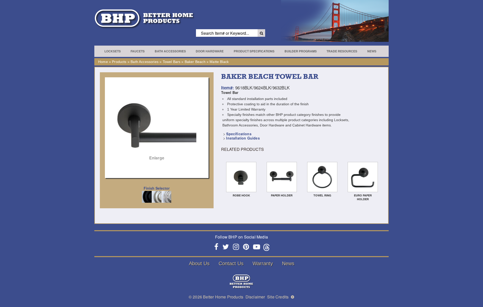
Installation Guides (243, 138)
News (371, 51)
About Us (199, 263)
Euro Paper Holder (363, 197)
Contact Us (231, 263)
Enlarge (156, 158)
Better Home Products (223, 297)
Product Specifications (254, 51)
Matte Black (219, 62)
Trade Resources (342, 51)
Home (103, 62)
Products (119, 62)
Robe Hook (241, 195)
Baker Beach (195, 62)
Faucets (138, 51)
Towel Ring (322, 195)
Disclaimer (255, 297)
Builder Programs (301, 51)
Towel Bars (172, 62)
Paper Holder (282, 195)
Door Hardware (210, 51)
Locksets (112, 51)
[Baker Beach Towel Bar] (156, 121)
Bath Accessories (170, 51)
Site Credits (278, 297)
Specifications (238, 133)
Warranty (263, 263)
